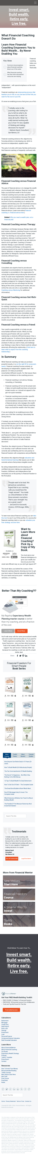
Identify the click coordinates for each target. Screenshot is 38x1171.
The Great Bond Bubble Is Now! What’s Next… (18, 788)
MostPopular (6, 755)
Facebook (2, 1089)
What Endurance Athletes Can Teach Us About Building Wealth (18, 799)
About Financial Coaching (9, 1049)
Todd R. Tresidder (6, 1057)
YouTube (17, 1089)
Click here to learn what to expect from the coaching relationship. (18, 349)
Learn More (8, 631)
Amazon (6, 554)
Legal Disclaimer (26, 858)
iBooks (14, 557)
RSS (21, 1089)
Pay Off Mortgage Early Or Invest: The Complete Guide (16, 793)
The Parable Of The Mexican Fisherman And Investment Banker (18, 805)
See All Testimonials (12, 858)
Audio (3, 1082)
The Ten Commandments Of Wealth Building (18, 771)
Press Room (5, 1059)
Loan (2, 1034)
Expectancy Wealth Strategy (10, 1053)
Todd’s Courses (6, 1072)
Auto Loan (4, 1028)
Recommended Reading (8, 1070)
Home (3, 1101)
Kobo (14, 554)
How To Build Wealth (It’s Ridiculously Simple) (18, 767)
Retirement (4, 1020)
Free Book (4, 1080)
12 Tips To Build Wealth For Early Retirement (17, 781)
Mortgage (4, 1022)
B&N (6, 557)
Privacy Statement (11, 1101)
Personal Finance (6, 1036)
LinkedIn (14, 1089)
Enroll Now (21, 631)
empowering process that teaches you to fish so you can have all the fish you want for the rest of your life (18, 94)
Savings (3, 1030)
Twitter (6, 1089)
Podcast (4, 1055)
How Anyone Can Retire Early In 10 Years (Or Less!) (18, 762)
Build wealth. (19, 14)
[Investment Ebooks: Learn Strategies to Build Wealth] (19, 921)
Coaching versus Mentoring (10, 290)
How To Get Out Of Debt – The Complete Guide (18, 784)
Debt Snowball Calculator (9, 1040)
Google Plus (10, 1089)
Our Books (4, 1051)
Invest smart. (19, 10)
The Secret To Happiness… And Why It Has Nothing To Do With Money (17, 776)
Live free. (19, 23)
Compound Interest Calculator (10, 1038)
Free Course (5, 1078)
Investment (4, 1032)
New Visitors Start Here (8, 1074)
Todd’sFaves (15, 755)
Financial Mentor (10, 3)
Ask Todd (4, 1076)
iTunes (28, 1089)
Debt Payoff (5, 1026)
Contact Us (28, 1101)
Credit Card (4, 1024)
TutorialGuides (31, 755)
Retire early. (19, 19)
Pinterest (25, 1089)
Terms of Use (20, 1101)
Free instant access (11, 1010)
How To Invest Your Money (9, 1068)
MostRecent (23, 755)
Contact (3, 1061)
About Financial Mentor (8, 1047)
